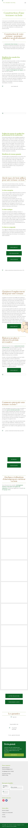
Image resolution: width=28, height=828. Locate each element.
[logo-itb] (11, 2)
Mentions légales (5, 810)
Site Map (4, 816)
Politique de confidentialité (7, 812)
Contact (3, 814)
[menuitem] (25, 2)
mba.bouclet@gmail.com (7, 769)
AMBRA (15, 826)
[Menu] (25, 2)
